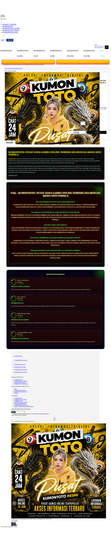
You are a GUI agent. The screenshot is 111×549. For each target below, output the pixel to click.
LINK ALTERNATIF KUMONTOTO (23, 406)
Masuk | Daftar (9, 24)
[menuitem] (6, 50)
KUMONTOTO (7, 26)
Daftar (10, 40)
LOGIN (82, 62)
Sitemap (16, 393)
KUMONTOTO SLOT (20, 364)
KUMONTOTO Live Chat (20, 391)
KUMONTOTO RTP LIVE (21, 383)
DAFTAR (28, 62)
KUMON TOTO (18, 401)
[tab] (9, 142)
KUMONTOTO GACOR (11, 28)
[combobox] (101, 46)
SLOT (16, 520)
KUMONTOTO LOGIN (10, 30)
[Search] (107, 47)
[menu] (52, 53)
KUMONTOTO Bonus (20, 390)
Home (4, 64)
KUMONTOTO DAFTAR (21, 405)
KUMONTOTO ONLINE (20, 369)
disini (104, 108)
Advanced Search (98, 47)
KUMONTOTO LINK (10, 32)
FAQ (15, 389)
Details (9, 142)
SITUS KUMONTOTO (20, 403)
